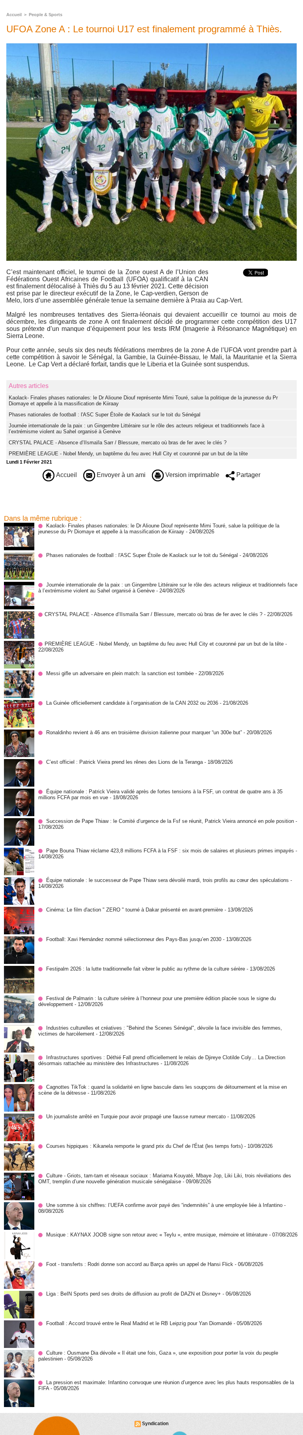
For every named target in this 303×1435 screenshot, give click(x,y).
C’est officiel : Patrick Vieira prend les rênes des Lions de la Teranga (124, 762)
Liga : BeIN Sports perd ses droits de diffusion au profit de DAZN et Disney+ (133, 1294)
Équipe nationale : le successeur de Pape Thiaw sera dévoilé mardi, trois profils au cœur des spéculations (167, 880)
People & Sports (45, 14)
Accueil (14, 14)
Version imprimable (191, 475)
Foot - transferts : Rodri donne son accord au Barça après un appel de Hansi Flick (139, 1264)
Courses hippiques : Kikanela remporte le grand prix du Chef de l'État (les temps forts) (144, 1146)
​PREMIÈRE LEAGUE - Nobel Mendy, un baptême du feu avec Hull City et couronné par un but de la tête (128, 454)
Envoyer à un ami (120, 475)
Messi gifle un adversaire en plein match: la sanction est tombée (120, 673)
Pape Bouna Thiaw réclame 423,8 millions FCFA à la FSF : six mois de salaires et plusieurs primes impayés (170, 851)
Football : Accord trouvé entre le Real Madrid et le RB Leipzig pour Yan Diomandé (139, 1323)
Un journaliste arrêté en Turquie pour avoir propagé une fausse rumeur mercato (136, 1116)
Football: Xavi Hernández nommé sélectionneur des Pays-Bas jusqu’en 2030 (133, 939)
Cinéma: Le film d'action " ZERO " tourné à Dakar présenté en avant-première (134, 910)
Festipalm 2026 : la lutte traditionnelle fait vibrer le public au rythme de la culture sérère (145, 969)
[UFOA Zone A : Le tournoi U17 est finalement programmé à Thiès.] (151, 45)
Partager (247, 475)
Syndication (155, 1423)
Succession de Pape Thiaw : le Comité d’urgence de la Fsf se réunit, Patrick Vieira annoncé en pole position (170, 821)
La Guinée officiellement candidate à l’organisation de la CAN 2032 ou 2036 (132, 703)
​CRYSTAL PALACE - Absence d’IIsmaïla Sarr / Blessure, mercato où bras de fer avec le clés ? (117, 443)
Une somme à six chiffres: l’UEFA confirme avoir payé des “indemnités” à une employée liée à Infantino (164, 1205)
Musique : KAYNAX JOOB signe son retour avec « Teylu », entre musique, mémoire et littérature (156, 1235)
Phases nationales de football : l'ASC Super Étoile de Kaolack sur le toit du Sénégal (104, 415)
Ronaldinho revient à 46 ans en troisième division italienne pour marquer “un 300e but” (144, 732)
